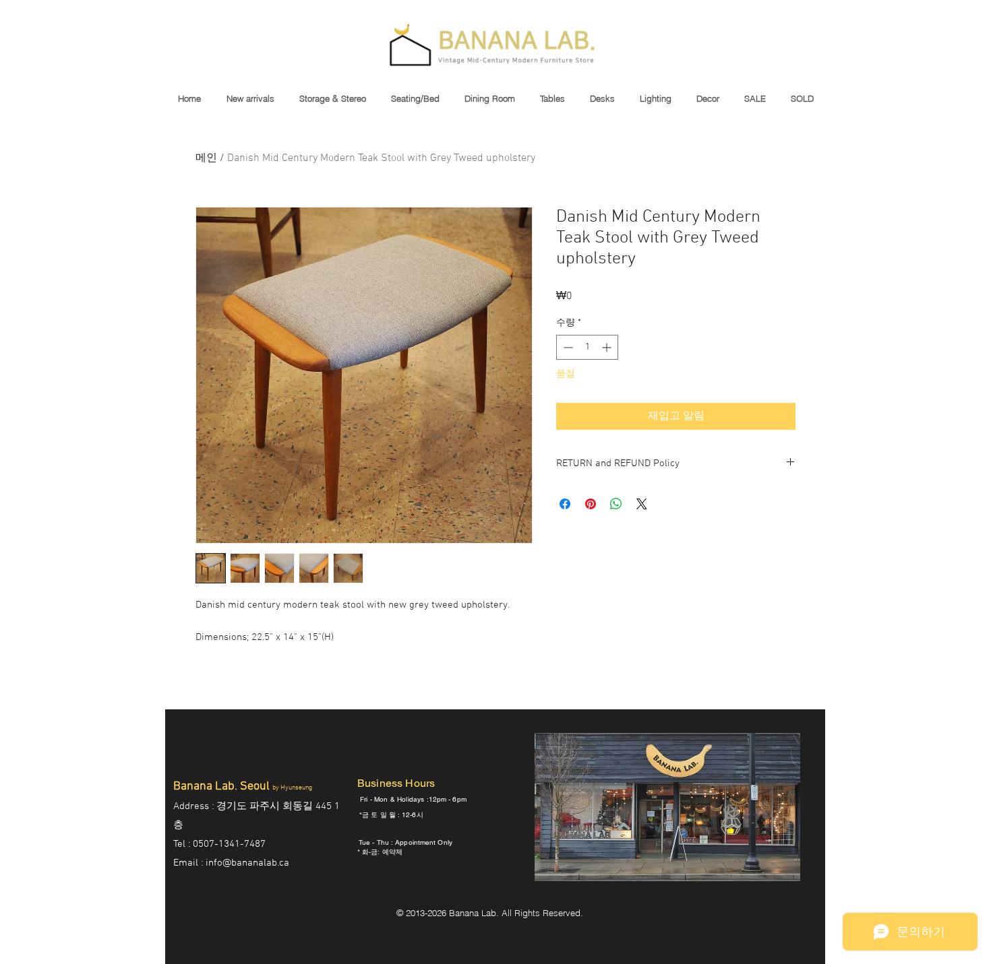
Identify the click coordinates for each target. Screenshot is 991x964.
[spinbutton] (587, 347)
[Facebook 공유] (565, 504)
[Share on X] (642, 504)
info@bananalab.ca (247, 863)
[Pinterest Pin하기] (590, 504)
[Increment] (607, 347)
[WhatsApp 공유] (616, 504)
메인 (206, 158)
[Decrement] (566, 347)
